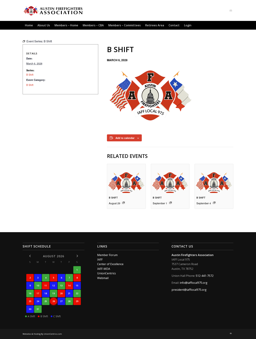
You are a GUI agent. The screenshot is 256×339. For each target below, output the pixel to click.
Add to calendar (124, 138)
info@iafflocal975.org (193, 283)
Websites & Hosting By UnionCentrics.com (42, 334)
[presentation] (126, 178)
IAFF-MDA (103, 269)
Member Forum (107, 255)
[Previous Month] (30, 256)
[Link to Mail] (230, 10)
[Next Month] (77, 256)
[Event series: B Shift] (123, 203)
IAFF (100, 259)
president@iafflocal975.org (189, 290)
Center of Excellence (110, 264)
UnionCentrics (106, 273)
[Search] (231, 25)
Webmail (102, 278)
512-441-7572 (205, 276)
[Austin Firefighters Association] (53, 10)
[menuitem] (29, 25)
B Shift (113, 197)
